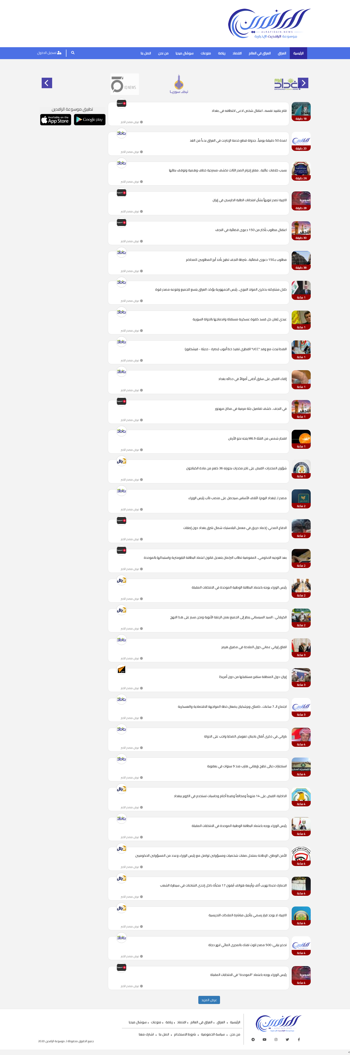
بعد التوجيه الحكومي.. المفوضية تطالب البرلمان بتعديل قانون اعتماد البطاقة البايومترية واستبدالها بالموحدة (215, 558)
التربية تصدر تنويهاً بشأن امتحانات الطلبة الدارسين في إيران (250, 200)
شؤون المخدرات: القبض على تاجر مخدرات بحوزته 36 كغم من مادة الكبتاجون (236, 468)
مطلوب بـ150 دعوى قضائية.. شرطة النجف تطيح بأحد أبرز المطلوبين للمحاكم (236, 260)
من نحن (163, 53)
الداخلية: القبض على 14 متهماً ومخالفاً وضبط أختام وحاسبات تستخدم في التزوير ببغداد (230, 796)
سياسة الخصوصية (213, 1034)
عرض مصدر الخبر (130, 122)
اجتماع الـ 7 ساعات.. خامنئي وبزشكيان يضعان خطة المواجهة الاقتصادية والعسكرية (232, 707)
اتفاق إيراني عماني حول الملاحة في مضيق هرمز (254, 647)
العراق (282, 53)
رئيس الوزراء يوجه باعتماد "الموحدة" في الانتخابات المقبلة (248, 975)
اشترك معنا (146, 1034)
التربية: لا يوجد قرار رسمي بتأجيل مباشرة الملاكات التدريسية (248, 915)
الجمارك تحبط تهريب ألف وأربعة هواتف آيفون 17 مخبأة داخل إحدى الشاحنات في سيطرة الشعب (223, 885)
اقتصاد (237, 53)
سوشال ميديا (185, 53)
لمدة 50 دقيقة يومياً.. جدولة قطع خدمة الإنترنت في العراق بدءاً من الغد (238, 140)
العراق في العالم (260, 53)
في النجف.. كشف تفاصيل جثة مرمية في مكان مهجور (251, 409)
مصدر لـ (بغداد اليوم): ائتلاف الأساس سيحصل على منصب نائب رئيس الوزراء (237, 498)
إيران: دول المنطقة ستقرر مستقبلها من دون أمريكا (253, 677)
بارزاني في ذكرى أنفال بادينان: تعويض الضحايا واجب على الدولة (245, 736)
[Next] (303, 83)
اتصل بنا (146, 53)
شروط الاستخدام (185, 1034)
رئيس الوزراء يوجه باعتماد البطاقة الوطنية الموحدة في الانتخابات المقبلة (239, 587)
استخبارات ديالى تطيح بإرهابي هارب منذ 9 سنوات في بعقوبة (247, 766)
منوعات (206, 53)
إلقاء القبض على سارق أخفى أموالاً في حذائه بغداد (252, 379)
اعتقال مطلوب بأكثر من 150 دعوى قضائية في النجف (251, 230)
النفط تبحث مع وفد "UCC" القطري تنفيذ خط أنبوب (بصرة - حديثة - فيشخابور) (236, 349)
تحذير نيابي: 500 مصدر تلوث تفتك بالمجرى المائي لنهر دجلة (247, 945)
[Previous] (47, 83)
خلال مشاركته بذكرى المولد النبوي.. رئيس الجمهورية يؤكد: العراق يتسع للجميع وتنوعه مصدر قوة (221, 289)
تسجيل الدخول (47, 52)
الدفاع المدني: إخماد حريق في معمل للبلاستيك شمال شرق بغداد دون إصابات (235, 528)
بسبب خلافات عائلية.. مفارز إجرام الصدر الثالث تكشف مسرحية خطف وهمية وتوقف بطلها (228, 170)
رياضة (221, 53)
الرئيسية (298, 53)
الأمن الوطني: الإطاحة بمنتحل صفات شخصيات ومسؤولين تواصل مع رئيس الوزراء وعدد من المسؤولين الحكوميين (211, 856)
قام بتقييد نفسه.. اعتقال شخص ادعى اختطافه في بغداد (249, 111)
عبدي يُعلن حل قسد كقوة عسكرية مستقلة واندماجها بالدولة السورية (240, 319)
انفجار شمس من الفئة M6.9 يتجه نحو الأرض (257, 438)
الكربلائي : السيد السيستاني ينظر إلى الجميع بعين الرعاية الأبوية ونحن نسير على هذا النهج (228, 617)
